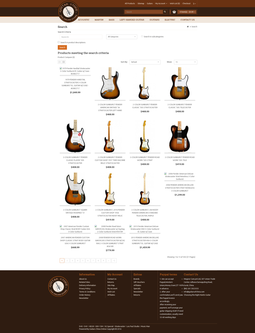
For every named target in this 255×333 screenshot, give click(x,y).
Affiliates (111, 295)
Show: (169, 62)
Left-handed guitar (132, 20)
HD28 (91, 326)
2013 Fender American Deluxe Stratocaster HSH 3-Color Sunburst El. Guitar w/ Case (145, 240)
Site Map (111, 285)
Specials (137, 288)
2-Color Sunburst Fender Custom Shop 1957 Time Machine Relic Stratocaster (110, 160)
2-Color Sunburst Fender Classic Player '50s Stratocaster (75, 160)
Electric (170, 20)
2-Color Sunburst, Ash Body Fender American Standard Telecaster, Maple (144, 213)
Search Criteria (64, 32)
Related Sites (84, 282)
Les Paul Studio (133, 326)
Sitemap (141, 3)
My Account (112, 288)
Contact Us (187, 20)
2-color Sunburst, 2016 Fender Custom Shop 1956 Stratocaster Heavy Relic (110, 213)
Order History (84, 295)
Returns (110, 282)
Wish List (111, 292)
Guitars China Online (98, 329)
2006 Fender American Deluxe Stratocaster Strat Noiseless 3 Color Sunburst (180, 188)
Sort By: (124, 62)
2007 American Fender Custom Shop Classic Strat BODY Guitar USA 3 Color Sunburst (75, 240)
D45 (81, 326)
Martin (99, 20)
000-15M (99, 326)
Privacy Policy (84, 288)
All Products (130, 3)
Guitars (150, 3)
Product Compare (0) (66, 57)
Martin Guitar (205, 295)
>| (114, 261)
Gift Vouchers (139, 282)
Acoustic (83, 20)
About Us (83, 279)
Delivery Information (87, 285)
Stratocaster (120, 326)
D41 (86, 326)
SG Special (109, 326)
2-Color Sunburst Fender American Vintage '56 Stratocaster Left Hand (110, 107)
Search (194, 27)
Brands (136, 279)
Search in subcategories (154, 37)
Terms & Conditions (87, 292)
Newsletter (83, 298)
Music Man (145, 326)
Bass (111, 20)
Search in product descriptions (73, 42)
